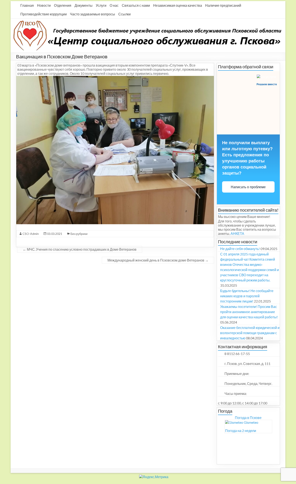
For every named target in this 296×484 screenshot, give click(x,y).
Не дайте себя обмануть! (240, 249)
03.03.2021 (54, 233)
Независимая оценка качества (177, 5)
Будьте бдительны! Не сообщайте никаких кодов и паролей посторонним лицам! (246, 296)
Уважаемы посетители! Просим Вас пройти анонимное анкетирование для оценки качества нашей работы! (249, 311)
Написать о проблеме (248, 187)
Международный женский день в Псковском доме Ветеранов (157, 260)
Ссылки (124, 14)
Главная (27, 5)
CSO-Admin (31, 233)
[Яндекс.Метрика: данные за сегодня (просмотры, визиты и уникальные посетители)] (84, 476)
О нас (114, 5)
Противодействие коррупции (43, 14)
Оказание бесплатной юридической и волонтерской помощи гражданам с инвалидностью (250, 332)
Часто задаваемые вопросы (92, 14)
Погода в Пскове (248, 417)
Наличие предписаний (223, 5)
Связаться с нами (136, 5)
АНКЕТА (237, 233)
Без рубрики (79, 233)
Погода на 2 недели (240, 430)
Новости (44, 5)
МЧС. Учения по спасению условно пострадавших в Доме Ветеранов (80, 249)
